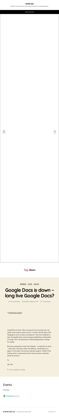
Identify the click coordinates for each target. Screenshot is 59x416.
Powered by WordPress (24, 411)
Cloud (30, 284)
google (36, 284)
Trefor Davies (16, 301)
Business (23, 284)
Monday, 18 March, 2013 (31, 301)
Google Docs (16, 369)
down (11, 369)
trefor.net (29, 4)
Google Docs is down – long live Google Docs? (29, 293)
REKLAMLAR (29, 12)
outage (23, 369)
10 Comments (46, 301)
